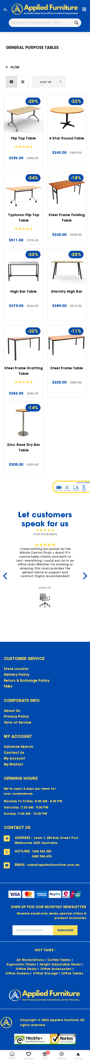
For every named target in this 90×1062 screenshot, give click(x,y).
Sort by (46, 82)
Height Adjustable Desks (60, 964)
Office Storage (45, 973)
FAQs (8, 686)
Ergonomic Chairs (21, 964)
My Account (14, 758)
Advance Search (18, 747)
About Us (12, 711)
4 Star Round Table (66, 138)
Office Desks (26, 969)
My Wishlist (13, 764)
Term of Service (17, 722)
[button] (23, 146)
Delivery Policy (16, 674)
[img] (45, 530)
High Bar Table (23, 291)
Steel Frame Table (66, 368)
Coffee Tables (59, 960)
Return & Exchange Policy (26, 680)
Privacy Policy (16, 716)
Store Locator (16, 669)
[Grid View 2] (11, 81)
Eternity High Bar (66, 291)
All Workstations (30, 960)
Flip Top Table (23, 138)
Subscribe (65, 930)
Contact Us (14, 753)
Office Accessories (56, 969)
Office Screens (17, 973)
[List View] (22, 81)
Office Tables (72, 973)
